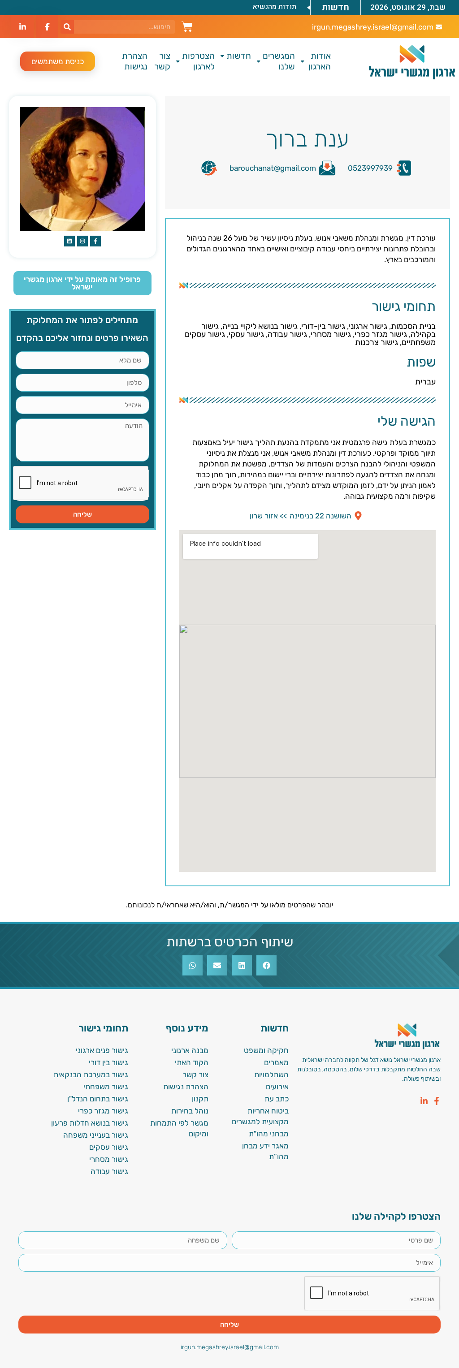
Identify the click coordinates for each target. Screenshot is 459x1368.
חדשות (238, 56)
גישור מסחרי (331, 334)
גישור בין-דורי (323, 326)
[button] (266, 965)
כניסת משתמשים (57, 61)
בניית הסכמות (413, 326)
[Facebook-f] (437, 1101)
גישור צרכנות (376, 342)
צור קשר (162, 61)
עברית (425, 382)
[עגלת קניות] (187, 25)
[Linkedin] (69, 241)
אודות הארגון (319, 61)
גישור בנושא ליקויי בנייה (260, 326)
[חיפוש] (67, 27)
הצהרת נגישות (134, 61)
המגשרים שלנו (279, 61)
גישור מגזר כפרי (381, 334)
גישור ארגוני (368, 326)
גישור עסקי (246, 334)
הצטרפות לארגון (198, 61)
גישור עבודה (287, 334)
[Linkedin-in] (424, 1101)
